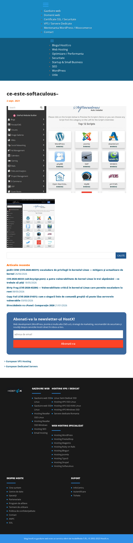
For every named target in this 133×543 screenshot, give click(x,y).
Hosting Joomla (61, 454)
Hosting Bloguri (61, 450)
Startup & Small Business (67, 62)
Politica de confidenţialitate (22, 510)
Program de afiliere (18, 503)
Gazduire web (52, 11)
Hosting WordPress (63, 435)
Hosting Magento (62, 442)
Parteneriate (15, 499)
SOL (11, 522)
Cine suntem (15, 487)
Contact (49, 32)
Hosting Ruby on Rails (64, 446)
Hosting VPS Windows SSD (66, 409)
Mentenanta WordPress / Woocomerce (68, 28)
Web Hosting (60, 49)
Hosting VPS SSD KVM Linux (67, 405)
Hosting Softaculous (63, 466)
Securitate (58, 58)
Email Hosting (41, 432)
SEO (54, 66)
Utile (55, 75)
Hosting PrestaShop (63, 439)
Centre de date (16, 491)
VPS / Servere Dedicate (58, 23)
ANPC (11, 518)
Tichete (76, 495)
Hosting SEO (40, 428)
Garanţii (13, 495)
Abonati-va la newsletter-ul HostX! (44, 319)
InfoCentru (78, 487)
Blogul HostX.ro (61, 45)
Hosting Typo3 (61, 458)
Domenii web (52, 15)
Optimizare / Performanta (68, 53)
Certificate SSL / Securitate (60, 19)
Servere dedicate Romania (66, 413)
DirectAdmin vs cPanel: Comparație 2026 (30, 305)
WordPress (59, 70)
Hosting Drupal (61, 462)
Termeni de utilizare (18, 507)
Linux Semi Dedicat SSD (65, 398)
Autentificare (79, 491)
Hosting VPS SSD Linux (65, 401)
